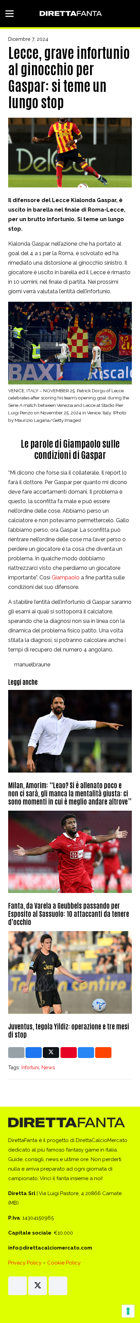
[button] (130, 13)
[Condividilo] (33, 1052)
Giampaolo (66, 577)
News (48, 1067)
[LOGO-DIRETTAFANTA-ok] (70, 14)
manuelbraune (32, 664)
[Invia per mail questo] (16, 1052)
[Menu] (9, 13)
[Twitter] (37, 1285)
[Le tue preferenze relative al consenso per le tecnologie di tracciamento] (128, 1311)
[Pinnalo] (68, 1052)
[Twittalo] (51, 1052)
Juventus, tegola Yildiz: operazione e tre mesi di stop (68, 1030)
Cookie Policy (64, 1263)
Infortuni (30, 1067)
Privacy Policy (24, 1263)
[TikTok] (58, 1285)
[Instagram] (17, 1285)
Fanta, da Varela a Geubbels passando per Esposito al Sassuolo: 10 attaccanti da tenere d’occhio (68, 913)
